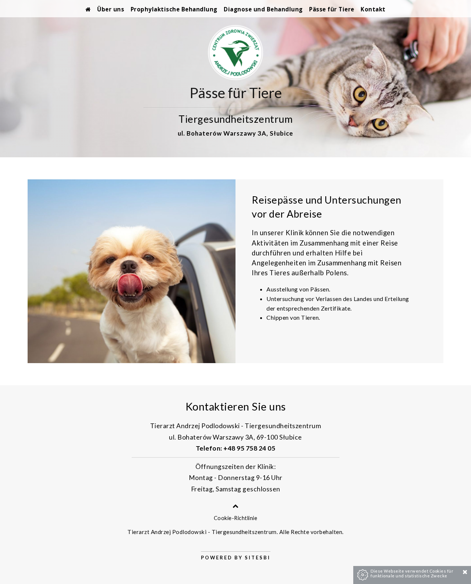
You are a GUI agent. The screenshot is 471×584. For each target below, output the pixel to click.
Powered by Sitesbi (235, 557)
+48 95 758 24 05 (249, 448)
